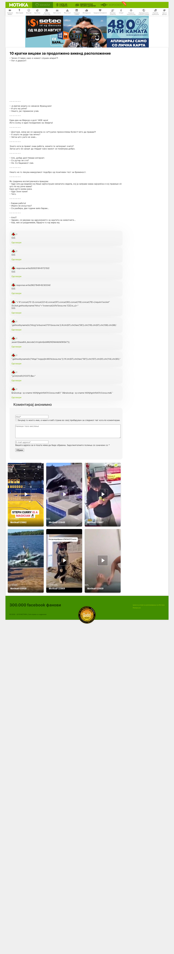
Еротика (37, 13)
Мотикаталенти (113, 13)
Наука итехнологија (131, 13)
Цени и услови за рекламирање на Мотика (149, 605)
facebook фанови (35, 605)
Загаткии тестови (46, 13)
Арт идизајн (164, 13)
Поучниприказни (155, 13)
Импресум (137, 608)
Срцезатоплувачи (100, 13)
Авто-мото (57, 13)
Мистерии (19, 13)
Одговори (16, 242)
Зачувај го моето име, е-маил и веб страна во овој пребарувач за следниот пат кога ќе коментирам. (69, 420)
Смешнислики (77, 13)
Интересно (87, 13)
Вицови (28, 13)
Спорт (121, 13)
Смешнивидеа (10, 13)
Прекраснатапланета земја (143, 13)
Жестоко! (67, 13)
